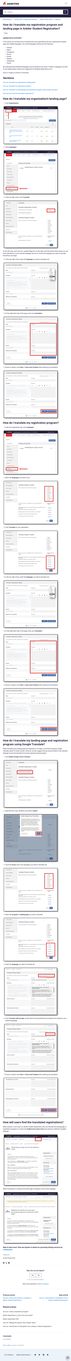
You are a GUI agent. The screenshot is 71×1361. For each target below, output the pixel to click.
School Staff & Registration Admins (25, 19)
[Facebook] (3, 1263)
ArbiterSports (7, 19)
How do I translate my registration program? (17, 86)
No (39, 1275)
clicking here (7, 1250)
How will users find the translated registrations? (18, 93)
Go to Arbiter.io (8, 1355)
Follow (6, 33)
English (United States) (23, 1355)
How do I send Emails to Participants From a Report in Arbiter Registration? (27, 1326)
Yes (33, 1275)
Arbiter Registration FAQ (11, 1319)
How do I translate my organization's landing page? (19, 82)
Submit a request (43, 1284)
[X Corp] (6, 1263)
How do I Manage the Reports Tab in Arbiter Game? (19, 1323)
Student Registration (9, 1258)
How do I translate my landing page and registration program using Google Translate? (30, 90)
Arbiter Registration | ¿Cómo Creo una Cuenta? (18, 1315)
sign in (9, 1345)
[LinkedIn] (9, 1263)
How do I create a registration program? (16, 1312)
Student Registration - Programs (50, 19)
